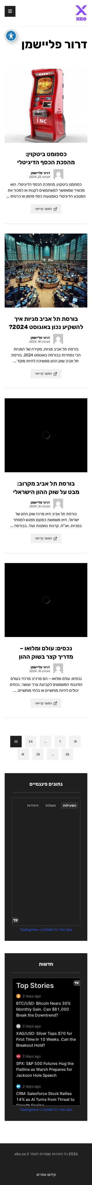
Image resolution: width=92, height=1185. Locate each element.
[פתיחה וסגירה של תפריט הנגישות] (11, 36)
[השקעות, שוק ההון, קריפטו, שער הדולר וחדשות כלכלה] (81, 13)
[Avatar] (58, 174)
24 (30, 741)
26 (67, 754)
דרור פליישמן (40, 173)
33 (37, 754)
